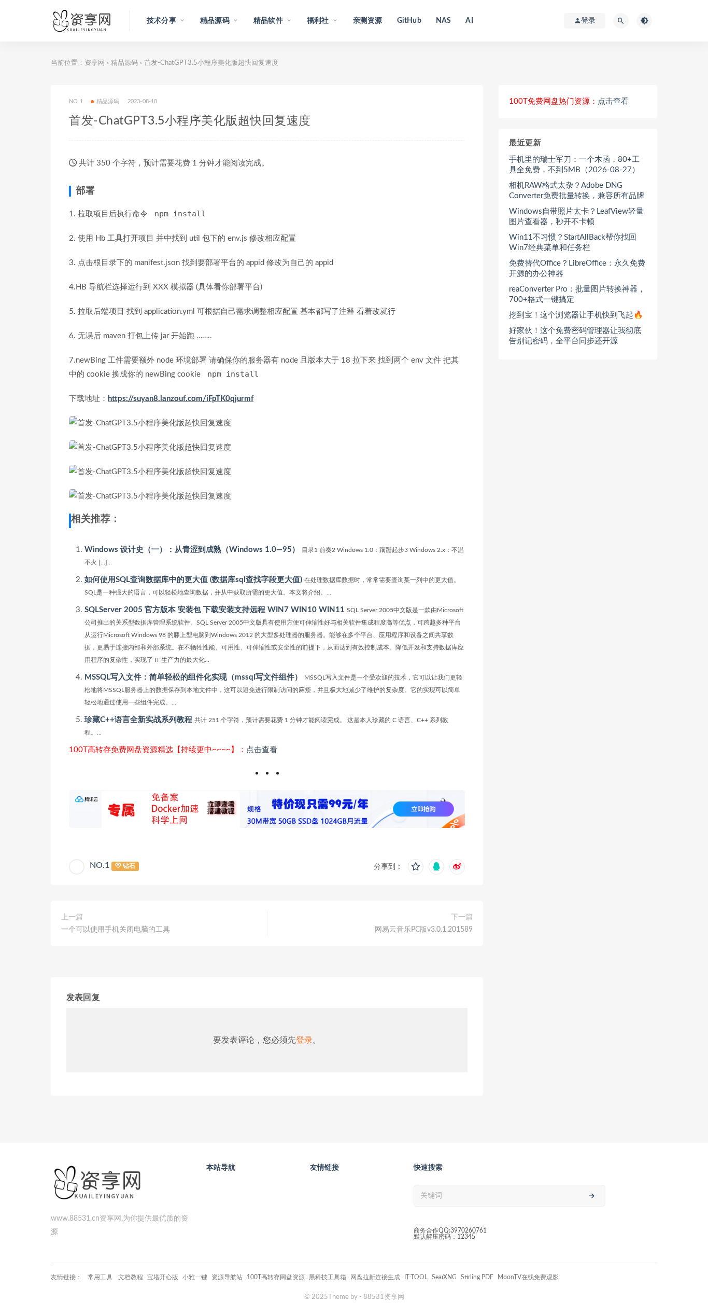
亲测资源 (368, 20)
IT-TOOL (416, 1277)
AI (469, 20)
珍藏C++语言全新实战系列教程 (138, 720)
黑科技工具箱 (327, 1277)
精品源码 (124, 63)
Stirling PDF (477, 1277)
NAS (443, 20)
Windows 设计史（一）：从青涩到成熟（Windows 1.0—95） (192, 550)
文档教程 (130, 1277)
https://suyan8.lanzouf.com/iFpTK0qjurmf (180, 399)
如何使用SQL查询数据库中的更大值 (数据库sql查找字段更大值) (193, 580)
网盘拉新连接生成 (375, 1277)
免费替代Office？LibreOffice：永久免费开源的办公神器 (577, 268)
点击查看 (261, 750)
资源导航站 (227, 1277)
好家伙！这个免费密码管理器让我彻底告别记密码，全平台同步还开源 (575, 336)
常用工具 (101, 1277)
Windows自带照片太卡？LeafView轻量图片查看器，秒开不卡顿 (576, 217)
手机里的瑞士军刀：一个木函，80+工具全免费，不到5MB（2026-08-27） (574, 165)
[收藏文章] (415, 867)
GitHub (409, 20)
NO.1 (99, 865)
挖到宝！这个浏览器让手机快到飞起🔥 (576, 315)
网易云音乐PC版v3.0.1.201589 (424, 929)
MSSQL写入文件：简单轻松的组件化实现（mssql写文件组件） (193, 677)
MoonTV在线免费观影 (528, 1277)
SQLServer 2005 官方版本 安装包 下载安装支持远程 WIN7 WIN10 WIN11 (214, 610)
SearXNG (444, 1277)
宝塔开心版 (162, 1277)
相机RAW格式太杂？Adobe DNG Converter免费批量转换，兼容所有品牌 (576, 191)
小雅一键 (194, 1277)
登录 (304, 1040)
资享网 (94, 63)
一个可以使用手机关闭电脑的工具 (115, 929)
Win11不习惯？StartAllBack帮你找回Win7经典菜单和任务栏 (572, 242)
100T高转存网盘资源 (276, 1277)
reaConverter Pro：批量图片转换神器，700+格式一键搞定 (577, 294)
